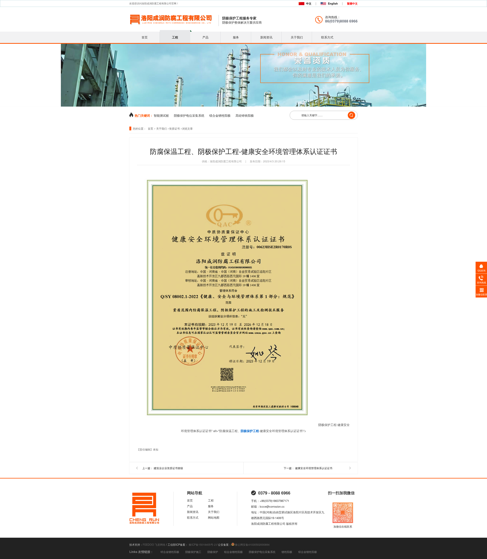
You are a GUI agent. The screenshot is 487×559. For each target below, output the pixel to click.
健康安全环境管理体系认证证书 (313, 468)
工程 (175, 37)
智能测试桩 (161, 115)
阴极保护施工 (193, 551)
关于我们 (297, 37)
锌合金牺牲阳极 (170, 551)
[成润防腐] (144, 524)
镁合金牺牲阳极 (220, 115)
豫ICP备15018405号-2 (202, 544)
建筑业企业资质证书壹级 (168, 468)
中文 (308, 3)
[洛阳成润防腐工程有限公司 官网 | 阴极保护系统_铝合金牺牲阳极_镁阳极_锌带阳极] (171, 26)
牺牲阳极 (287, 551)
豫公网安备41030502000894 (252, 544)
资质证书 (174, 128)
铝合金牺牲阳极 (233, 551)
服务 (236, 37)
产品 (205, 37)
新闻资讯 (266, 37)
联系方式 (327, 37)
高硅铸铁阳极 (245, 115)
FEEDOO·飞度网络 (154, 544)
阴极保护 (212, 551)
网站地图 (213, 517)
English (333, 3)
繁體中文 (352, 3)
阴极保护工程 (250, 431)
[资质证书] (243, 105)
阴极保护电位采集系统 (189, 115)
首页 (145, 37)
